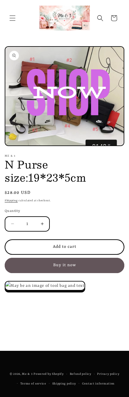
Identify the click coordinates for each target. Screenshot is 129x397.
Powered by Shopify (49, 374)
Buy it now (64, 265)
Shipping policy (64, 383)
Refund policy (80, 374)
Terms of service (33, 383)
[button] (12, 18)
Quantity (12, 211)
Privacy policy (108, 374)
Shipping (11, 200)
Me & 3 (27, 374)
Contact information (98, 383)
